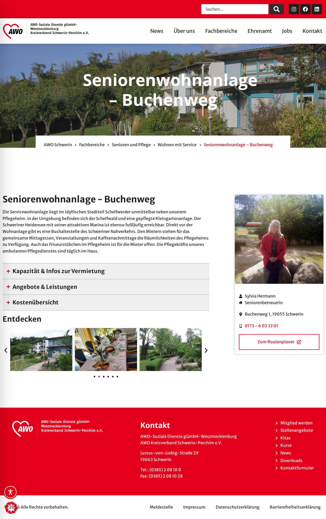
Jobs (287, 31)
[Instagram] (294, 9)
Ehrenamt (260, 31)
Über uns (184, 31)
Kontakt (312, 31)
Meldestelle (161, 507)
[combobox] (234, 9)
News (157, 31)
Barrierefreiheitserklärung (295, 507)
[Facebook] (305, 9)
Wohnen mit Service (177, 144)
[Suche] (276, 9)
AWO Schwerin (58, 144)
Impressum (194, 507)
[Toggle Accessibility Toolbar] (10, 492)
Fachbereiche (221, 31)
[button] (6, 350)
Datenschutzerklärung (238, 507)
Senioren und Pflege (131, 144)
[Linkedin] (317, 9)
